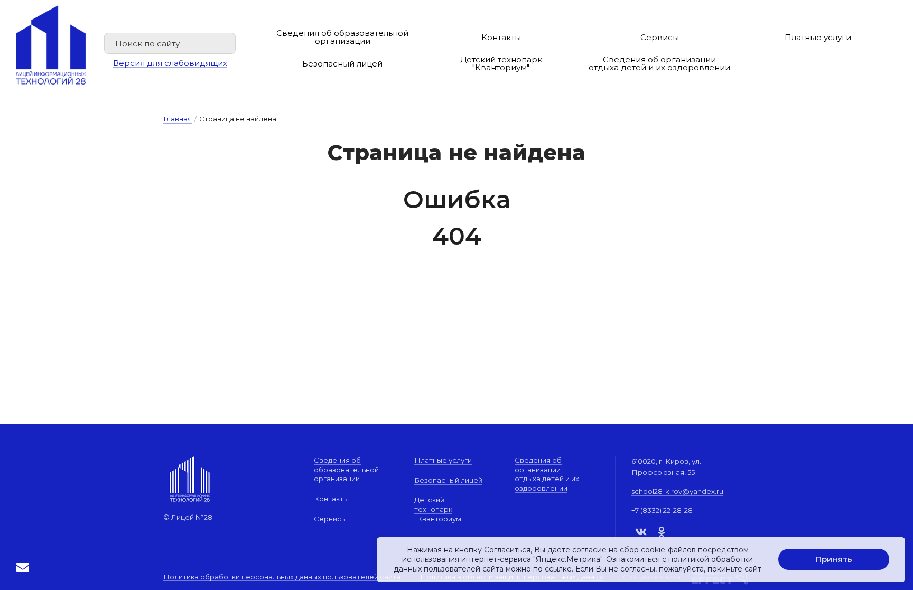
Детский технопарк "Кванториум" (501, 63)
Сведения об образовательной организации (342, 37)
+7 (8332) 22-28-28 (662, 510)
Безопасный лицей (342, 64)
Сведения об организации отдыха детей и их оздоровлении (659, 63)
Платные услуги (818, 37)
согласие (589, 550)
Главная (177, 119)
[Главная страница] (51, 45)
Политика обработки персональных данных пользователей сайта (281, 577)
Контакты (501, 37)
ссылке (558, 569)
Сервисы (659, 37)
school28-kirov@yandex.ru (677, 491)
